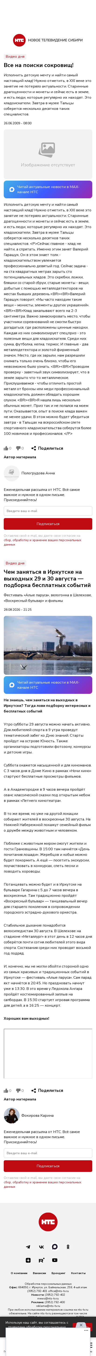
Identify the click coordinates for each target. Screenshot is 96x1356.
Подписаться (48, 523)
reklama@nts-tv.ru (48, 1306)
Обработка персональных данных (48, 1283)
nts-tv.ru (83, 1310)
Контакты (78, 1273)
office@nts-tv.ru (58, 1291)
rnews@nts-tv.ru (48, 1298)
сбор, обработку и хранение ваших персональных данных (42, 542)
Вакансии (39, 1273)
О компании (19, 1273)
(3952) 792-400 (55, 1302)
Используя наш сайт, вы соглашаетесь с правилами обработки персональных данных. (37, 1327)
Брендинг (58, 1273)
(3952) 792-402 (55, 1295)
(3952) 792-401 (37, 1291)
